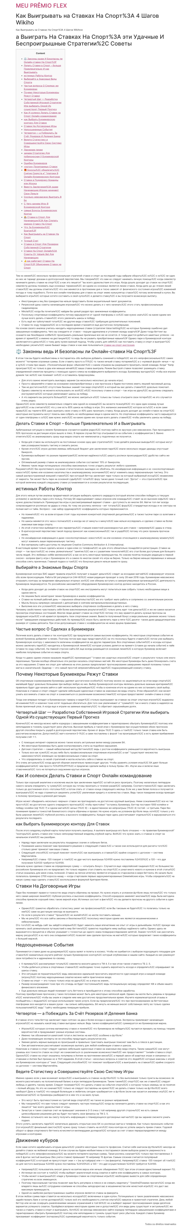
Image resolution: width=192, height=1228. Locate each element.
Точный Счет (31, 240)
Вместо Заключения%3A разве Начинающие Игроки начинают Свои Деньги (41, 190)
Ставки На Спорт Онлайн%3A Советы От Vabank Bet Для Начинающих (40, 254)
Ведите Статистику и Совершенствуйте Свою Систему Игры (43, 143)
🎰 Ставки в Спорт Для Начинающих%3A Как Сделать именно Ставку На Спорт (41, 220)
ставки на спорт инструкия (119, 345)
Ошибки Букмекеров (35, 163)
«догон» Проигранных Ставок (40, 166)
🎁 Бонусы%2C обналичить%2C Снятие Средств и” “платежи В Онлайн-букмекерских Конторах (42, 173)
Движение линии (33, 149)
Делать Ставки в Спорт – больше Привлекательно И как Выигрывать (42, 69)
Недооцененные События (38, 129)
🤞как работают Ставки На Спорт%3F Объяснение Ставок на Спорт (42, 264)
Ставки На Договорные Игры (40, 126)
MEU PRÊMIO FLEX (41, 5)
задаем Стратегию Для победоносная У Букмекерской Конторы (41, 156)
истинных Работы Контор (38, 75)
